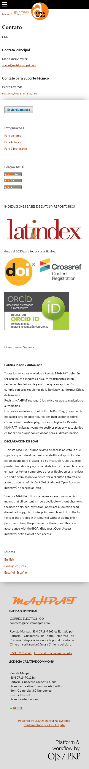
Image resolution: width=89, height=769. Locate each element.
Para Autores (12, 142)
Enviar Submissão (18, 109)
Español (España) (15, 572)
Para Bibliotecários (15, 148)
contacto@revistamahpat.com (20, 93)
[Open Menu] (4, 4)
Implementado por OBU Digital (44, 725)
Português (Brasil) (16, 566)
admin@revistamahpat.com (19, 65)
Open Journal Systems (19, 347)
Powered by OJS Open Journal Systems (44, 720)
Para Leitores (12, 135)
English (9, 559)
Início (5, 14)
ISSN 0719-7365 (21, 653)
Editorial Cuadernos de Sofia (53, 653)
